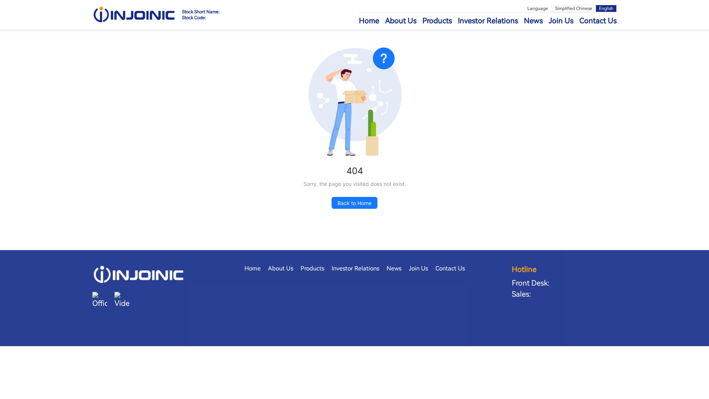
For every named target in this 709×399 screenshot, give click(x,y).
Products (437, 20)
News (533, 20)
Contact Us (598, 20)
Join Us (561, 20)
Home (369, 20)
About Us (401, 20)
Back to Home (354, 203)
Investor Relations (488, 20)
